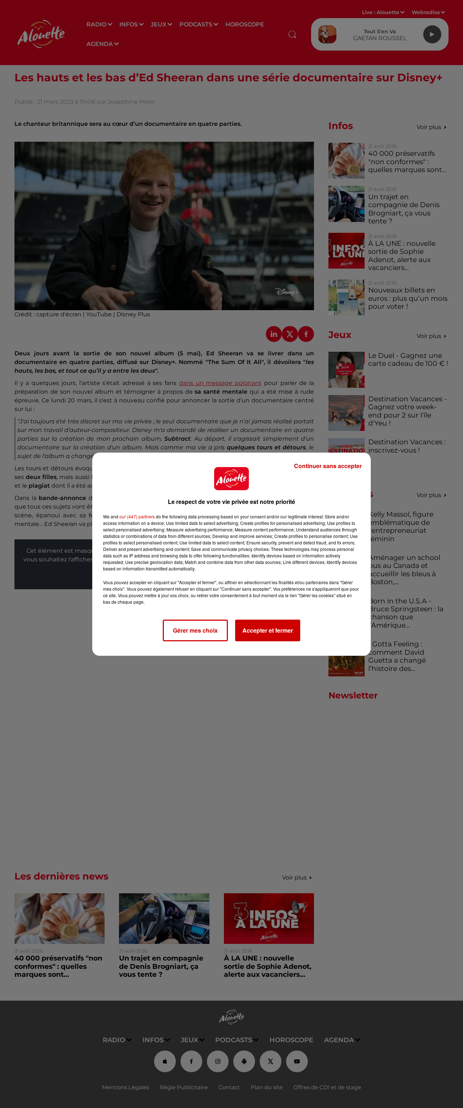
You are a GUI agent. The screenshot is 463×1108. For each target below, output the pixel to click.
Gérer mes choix (195, 630)
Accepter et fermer (267, 630)
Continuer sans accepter (328, 466)
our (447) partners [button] (137, 516)
